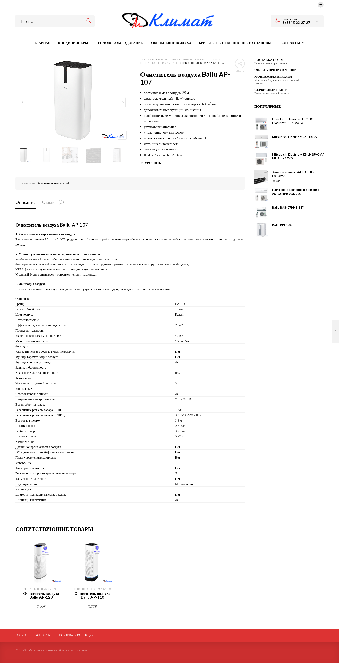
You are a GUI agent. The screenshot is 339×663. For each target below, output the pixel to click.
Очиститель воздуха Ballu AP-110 (92, 595)
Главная (21, 635)
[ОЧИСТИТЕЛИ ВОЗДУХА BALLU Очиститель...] (335, 331)
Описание (25, 201)
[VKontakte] (321, 4)
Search (88, 20)
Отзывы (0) (53, 201)
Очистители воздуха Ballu (54, 183)
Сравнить (153, 163)
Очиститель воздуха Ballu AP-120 (41, 595)
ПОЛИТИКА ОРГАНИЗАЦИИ (76, 635)
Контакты (43, 635)
